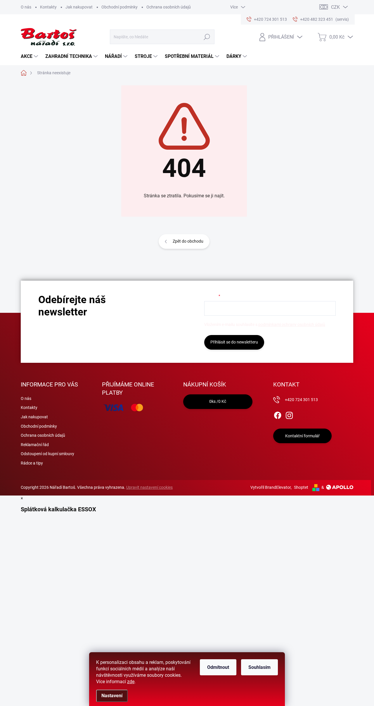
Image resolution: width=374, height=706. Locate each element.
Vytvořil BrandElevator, (271, 487)
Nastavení (111, 695)
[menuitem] (30, 56)
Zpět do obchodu (188, 241)
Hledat (207, 36)
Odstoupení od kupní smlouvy (47, 453)
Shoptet (301, 487)
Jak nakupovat (79, 7)
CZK (335, 7)
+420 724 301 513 (301, 399)
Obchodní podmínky (119, 7)
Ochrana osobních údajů (168, 7)
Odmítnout (218, 667)
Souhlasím (259, 667)
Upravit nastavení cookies (149, 487)
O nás (26, 7)
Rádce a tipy (32, 463)
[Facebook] (277, 414)
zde (130, 681)
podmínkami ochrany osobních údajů (291, 324)
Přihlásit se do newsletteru (234, 342)
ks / (217, 401)
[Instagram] (289, 414)
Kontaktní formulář (302, 436)
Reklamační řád (35, 444)
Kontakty (48, 7)
